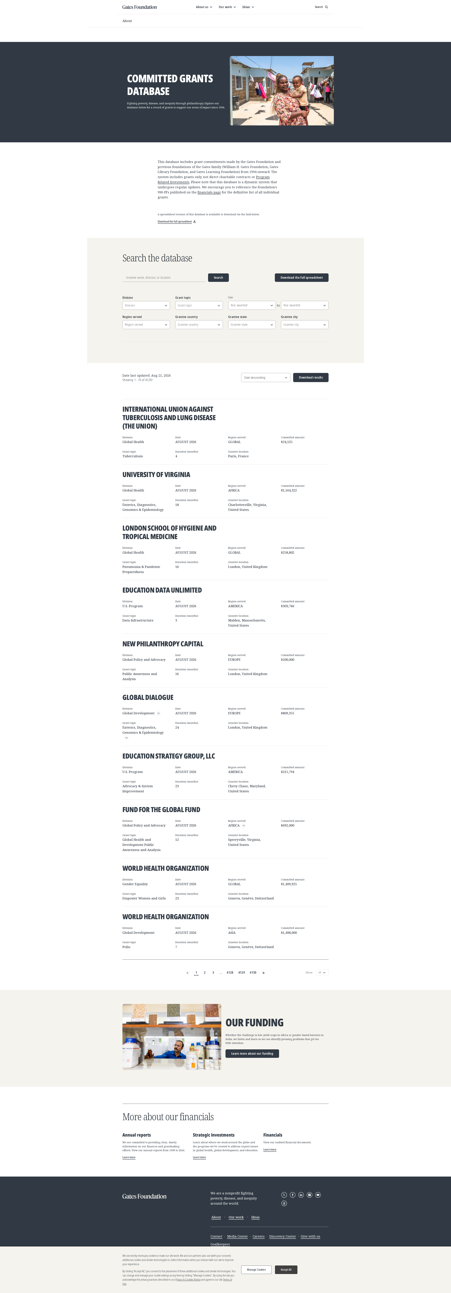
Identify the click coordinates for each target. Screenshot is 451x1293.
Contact (216, 1236)
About (127, 21)
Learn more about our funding (252, 1053)
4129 (241, 972)
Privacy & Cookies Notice (187, 1280)
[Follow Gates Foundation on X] (284, 1195)
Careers (259, 1236)
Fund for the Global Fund (161, 809)
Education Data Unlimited (162, 590)
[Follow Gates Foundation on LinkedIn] (301, 1195)
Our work (236, 1217)
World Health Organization (165, 868)
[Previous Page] (188, 972)
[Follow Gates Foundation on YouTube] (318, 1195)
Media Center (237, 1236)
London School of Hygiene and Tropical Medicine (169, 532)
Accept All (286, 1270)
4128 (230, 972)
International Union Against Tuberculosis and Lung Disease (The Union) (169, 417)
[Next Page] (263, 972)
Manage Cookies (256, 1270)
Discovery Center (282, 1236)
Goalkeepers (220, 1244)
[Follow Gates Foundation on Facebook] (292, 1195)
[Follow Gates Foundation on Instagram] (309, 1195)
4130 (253, 972)
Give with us (310, 1236)
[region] (225, 1269)
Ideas (255, 1217)
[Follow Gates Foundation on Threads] (284, 1203)
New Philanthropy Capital (162, 643)
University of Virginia (156, 474)
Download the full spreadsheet (302, 277)
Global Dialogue (147, 697)
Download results (308, 378)
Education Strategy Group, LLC (168, 756)
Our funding (255, 1022)
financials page (209, 192)
